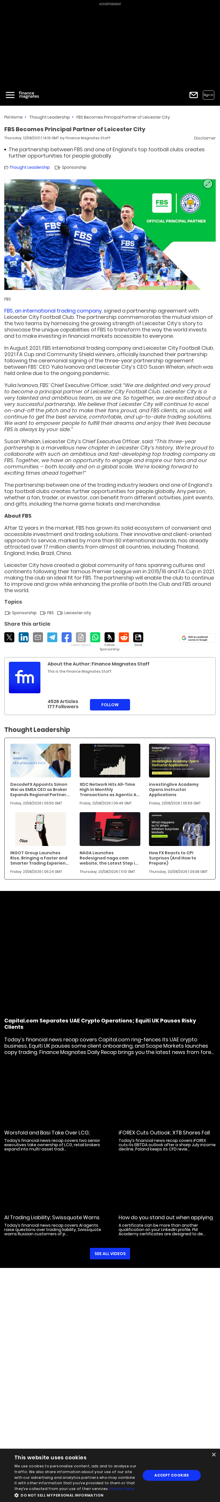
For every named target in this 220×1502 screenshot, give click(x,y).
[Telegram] (52, 637)
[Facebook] (67, 637)
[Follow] (110, 641)
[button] (75, 1495)
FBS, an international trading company (53, 310)
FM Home (13, 117)
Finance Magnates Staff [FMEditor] (88, 138)
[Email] (38, 637)
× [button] (213, 1455)
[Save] (138, 639)
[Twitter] (9, 637)
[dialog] (110, 1475)
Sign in (208, 95)
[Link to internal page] (24, 677)
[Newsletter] (193, 95)
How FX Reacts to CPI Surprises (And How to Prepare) (172, 858)
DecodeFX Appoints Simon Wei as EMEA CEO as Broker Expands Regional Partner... (40, 790)
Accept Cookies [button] (171, 1475)
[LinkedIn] (24, 637)
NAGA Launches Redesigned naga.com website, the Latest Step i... (109, 858)
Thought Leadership (49, 117)
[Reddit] (124, 637)
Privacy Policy (122, 1488)
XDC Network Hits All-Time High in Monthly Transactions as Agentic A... (110, 790)
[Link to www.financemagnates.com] (40, 760)
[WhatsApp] (95, 637)
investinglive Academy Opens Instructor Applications (174, 790)
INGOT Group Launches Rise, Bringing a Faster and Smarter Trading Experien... (39, 858)
